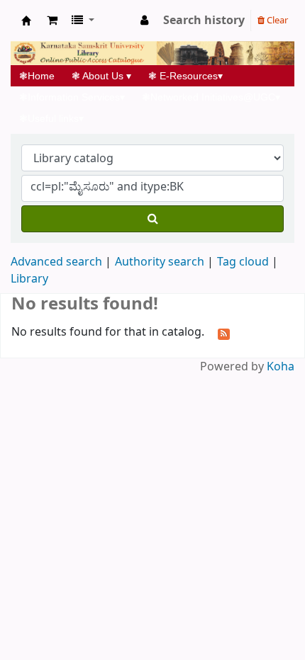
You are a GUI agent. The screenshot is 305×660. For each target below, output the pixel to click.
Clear (276, 20)
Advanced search (56, 262)
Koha (280, 366)
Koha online (26, 20)
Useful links (51, 118)
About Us (101, 75)
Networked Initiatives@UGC (211, 97)
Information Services (72, 97)
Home (41, 75)
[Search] (152, 218)
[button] (52, 20)
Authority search (159, 262)
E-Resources (185, 75)
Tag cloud (243, 262)
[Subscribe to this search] (223, 332)
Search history (204, 20)
